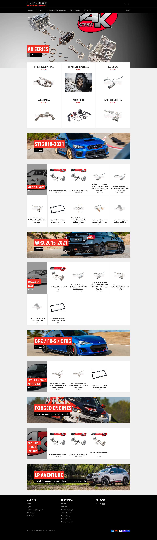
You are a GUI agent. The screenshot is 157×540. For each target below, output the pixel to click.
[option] (78, 40)
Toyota (39, 10)
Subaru (29, 10)
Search (63, 504)
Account (128, 10)
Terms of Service (66, 513)
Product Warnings (67, 510)
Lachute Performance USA (38, 531)
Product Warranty (67, 522)
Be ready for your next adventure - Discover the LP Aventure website (60, 481)
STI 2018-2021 (49, 144)
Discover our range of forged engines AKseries (52, 414)
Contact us (87, 10)
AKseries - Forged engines (56, 10)
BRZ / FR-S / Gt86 (53, 341)
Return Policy (65, 516)
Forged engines (53, 408)
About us (64, 507)
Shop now (39, 150)
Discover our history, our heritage (57, 55)
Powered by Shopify (50, 531)
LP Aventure (49, 475)
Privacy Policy (65, 519)
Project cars (74, 10)
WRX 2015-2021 (51, 242)
